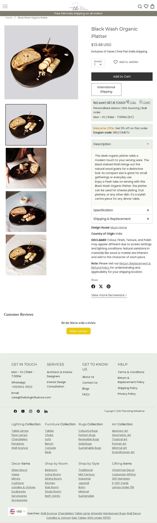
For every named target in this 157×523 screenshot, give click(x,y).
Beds (48, 452)
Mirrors (15, 479)
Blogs (85, 389)
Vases (15, 474)
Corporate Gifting (124, 474)
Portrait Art (119, 444)
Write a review (78, 331)
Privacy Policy (127, 394)
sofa (48, 439)
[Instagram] (30, 411)
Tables (49, 431)
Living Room (53, 474)
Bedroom (51, 470)
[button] (133, 62)
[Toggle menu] (5, 6)
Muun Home (119, 227)
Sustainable (86, 496)
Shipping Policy (127, 388)
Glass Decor (19, 470)
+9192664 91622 (21, 387)
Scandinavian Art (123, 452)
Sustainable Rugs (89, 448)
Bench (49, 444)
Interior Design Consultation (56, 384)
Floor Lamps (19, 435)
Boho (81, 487)
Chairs (49, 435)
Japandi (83, 483)
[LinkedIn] (46, 411)
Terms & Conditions (131, 372)
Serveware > (109, 295)
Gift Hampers (121, 479)
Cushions (17, 483)
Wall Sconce (19, 448)
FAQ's (86, 394)
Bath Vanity (52, 496)
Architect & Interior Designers (59, 374)
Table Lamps (20, 431)
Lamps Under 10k (123, 487)
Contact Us (89, 383)
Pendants (17, 444)
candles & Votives (23, 487)
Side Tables (79, 518)
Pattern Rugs (87, 435)
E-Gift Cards (120, 483)
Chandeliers (19, 439)
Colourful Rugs (88, 431)
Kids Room (52, 487)
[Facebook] (15, 411)
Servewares (19, 496)
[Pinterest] (38, 411)
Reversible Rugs (88, 439)
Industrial (84, 479)
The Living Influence (133, 411)
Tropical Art (119, 439)
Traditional (85, 470)
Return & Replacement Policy (131, 380)
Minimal (83, 491)
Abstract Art (120, 431)
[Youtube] (23, 411)
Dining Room (53, 479)
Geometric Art (121, 435)
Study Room (53, 491)
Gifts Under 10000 (99, 518)
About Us (88, 377)
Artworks (96, 513)
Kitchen (50, 483)
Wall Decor (134, 513)
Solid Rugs (85, 444)
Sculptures (18, 491)
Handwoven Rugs (114, 513)
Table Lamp (82, 513)
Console (50, 448)
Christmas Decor (123, 470)
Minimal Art (119, 448)
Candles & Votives (58, 518)
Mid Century (86, 474)
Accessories (19, 500)
